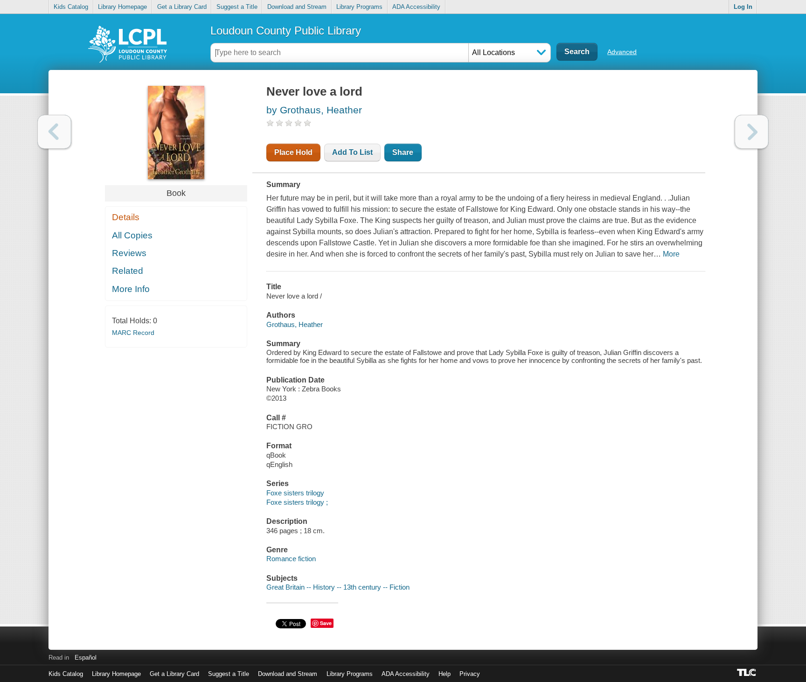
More (671, 254)
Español (86, 657)
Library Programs (359, 6)
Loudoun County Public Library (285, 30)
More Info (131, 289)
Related (127, 271)
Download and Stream (297, 6)
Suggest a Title (236, 6)
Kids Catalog (71, 6)
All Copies (132, 235)
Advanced (622, 52)
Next (752, 132)
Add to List (352, 152)
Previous (54, 132)
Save (326, 622)
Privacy (469, 673)
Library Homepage (122, 6)
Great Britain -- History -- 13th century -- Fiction (338, 587)
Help (444, 673)
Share (402, 152)
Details (125, 217)
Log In (743, 6)
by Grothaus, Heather (314, 109)
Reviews (129, 253)
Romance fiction (291, 559)
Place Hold (293, 152)
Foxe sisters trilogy (295, 493)
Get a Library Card (182, 6)
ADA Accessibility (416, 6)
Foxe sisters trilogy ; (297, 502)
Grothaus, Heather (294, 324)
